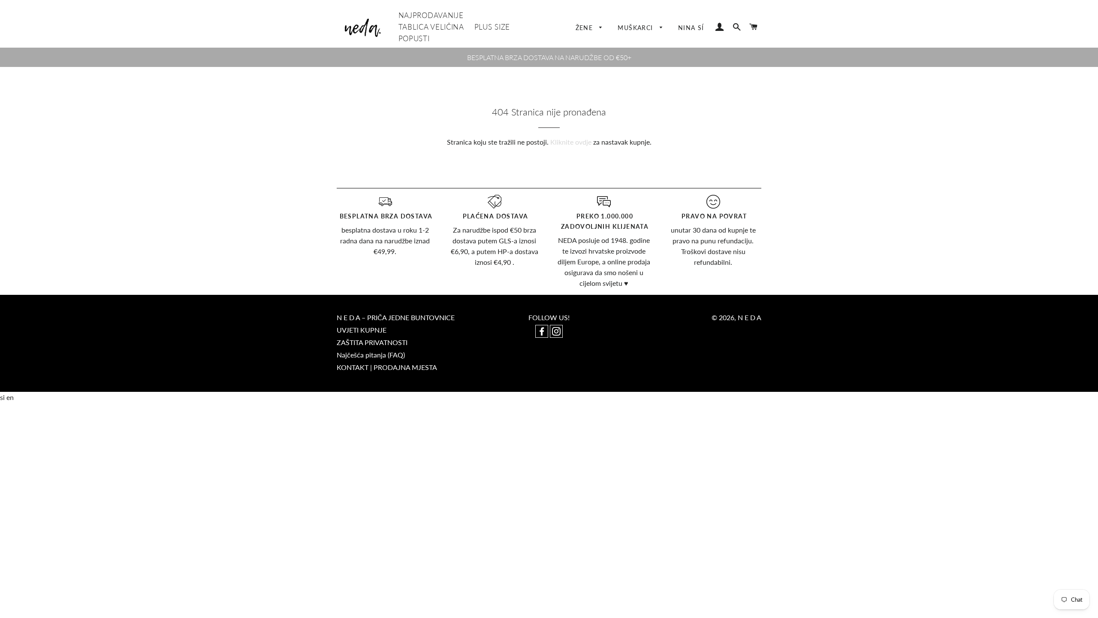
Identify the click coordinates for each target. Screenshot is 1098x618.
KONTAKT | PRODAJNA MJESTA (387, 367)
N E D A (749, 317)
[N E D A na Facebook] (542, 332)
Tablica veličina (431, 26)
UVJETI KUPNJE (361, 330)
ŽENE (585, 27)
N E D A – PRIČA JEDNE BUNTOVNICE (396, 317)
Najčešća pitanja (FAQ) (371, 355)
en (10, 397)
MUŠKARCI (636, 27)
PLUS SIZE (492, 26)
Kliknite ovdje (570, 142)
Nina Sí (691, 27)
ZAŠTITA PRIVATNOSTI (372, 342)
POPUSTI (414, 38)
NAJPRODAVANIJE (431, 15)
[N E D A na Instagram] (556, 332)
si (3, 397)
